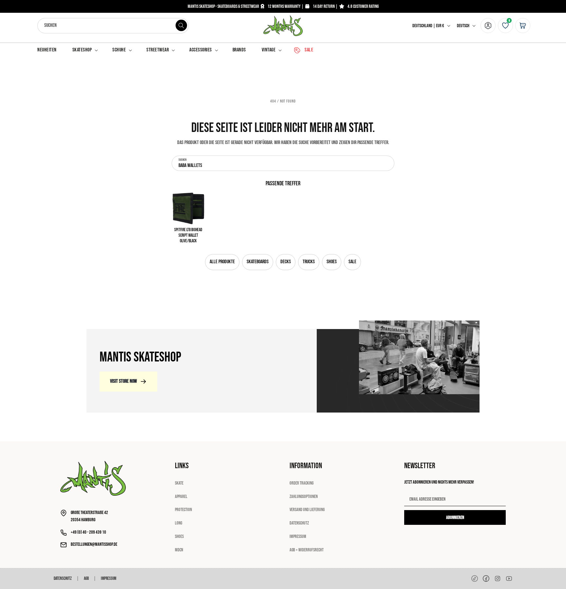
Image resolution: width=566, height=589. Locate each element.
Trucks (309, 262)
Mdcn (179, 550)
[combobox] (113, 25)
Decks (285, 262)
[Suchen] (181, 25)
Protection (183, 509)
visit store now (123, 381)
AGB (86, 578)
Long (178, 523)
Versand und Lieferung (307, 509)
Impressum (298, 536)
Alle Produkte (222, 262)
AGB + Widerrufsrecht (307, 550)
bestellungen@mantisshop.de (94, 544)
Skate (179, 483)
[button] (84, 50)
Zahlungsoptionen (304, 496)
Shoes (332, 262)
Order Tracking (301, 483)
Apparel (181, 496)
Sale (352, 262)
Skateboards (258, 262)
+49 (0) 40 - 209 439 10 (88, 532)
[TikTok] (474, 578)
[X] (497, 578)
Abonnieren (455, 517)
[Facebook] (486, 578)
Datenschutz (299, 523)
